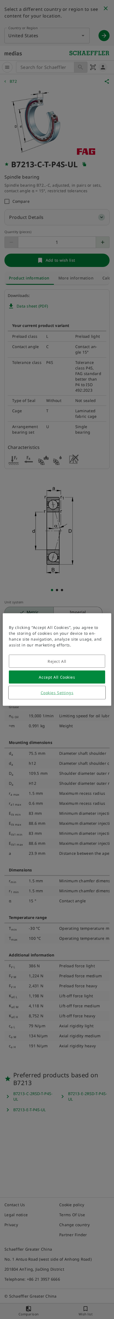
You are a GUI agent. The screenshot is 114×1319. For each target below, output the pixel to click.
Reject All (57, 661)
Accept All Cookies (57, 677)
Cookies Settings (57, 692)
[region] (57, 659)
